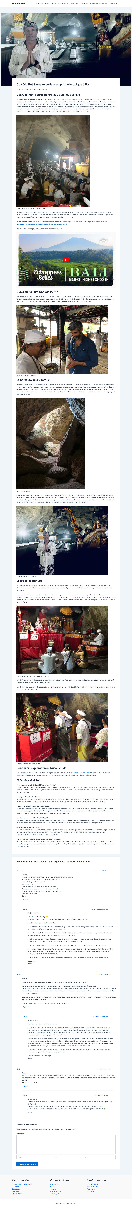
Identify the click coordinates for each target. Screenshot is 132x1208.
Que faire (53, 1189)
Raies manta (91, 1189)
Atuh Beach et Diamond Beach (79, 773)
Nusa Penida (19, 3)
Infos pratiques (17, 1194)
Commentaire (20, 1133)
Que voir (52, 1186)
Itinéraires (15, 1191)
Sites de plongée (92, 1186)
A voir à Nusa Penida (59, 3)
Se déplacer (16, 1189)
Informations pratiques (98, 3)
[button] (67, 3)
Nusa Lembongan (55, 1191)
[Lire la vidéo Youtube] (66, 260)
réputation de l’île (66, 111)
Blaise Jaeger (23, 89)
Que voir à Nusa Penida (88, 775)
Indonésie (113, 3)
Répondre (25, 899)
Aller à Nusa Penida (42, 3)
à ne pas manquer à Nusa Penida (78, 99)
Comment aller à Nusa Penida (22, 1184)
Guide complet (55, 1184)
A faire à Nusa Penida (78, 3)
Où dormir (15, 1186)
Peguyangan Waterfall (23, 775)
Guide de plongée (93, 1184)
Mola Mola (90, 1191)
